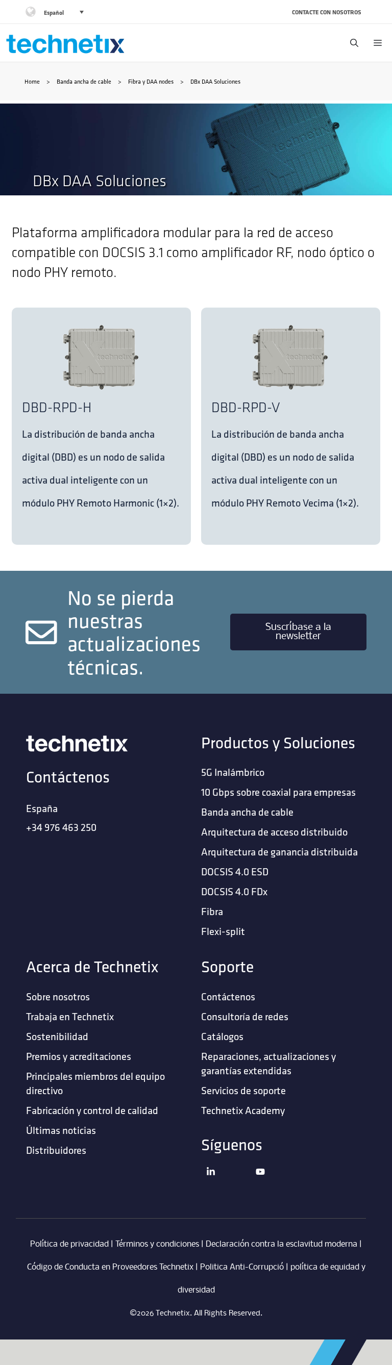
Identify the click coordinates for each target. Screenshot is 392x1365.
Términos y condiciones (157, 1244)
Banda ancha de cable (84, 81)
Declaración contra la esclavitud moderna (281, 1244)
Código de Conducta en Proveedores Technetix (110, 1267)
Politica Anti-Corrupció (242, 1267)
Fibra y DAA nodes (151, 81)
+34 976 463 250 (61, 827)
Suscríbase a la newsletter (298, 632)
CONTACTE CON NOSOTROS (326, 12)
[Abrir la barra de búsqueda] (351, 43)
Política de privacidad (69, 1244)
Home (32, 81)
